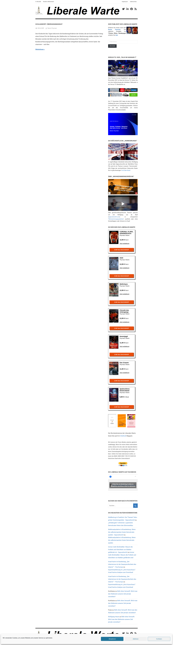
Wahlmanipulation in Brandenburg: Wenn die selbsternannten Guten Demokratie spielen (122, 540)
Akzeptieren (112, 639)
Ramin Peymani (52, 28)
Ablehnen (135, 639)
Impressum (125, 1)
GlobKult (123, 436)
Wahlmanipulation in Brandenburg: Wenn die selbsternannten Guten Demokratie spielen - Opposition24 (122, 532)
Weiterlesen (39, 49)
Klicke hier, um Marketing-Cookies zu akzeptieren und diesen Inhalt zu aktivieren (123, 485)
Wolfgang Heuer (113, 617)
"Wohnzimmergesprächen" (116, 219)
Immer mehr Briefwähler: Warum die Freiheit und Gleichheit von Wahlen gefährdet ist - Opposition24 (120, 549)
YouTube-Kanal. (126, 170)
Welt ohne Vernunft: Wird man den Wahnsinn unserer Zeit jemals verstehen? (122, 593)
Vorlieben (159, 639)
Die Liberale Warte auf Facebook (122, 472)
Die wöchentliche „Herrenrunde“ (122, 141)
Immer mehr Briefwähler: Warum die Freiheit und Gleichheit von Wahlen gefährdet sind (122, 555)
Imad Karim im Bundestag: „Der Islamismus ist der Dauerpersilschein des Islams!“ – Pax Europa (122, 564)
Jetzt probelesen (124, 243)
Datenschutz (133, 1)
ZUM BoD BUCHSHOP (121, 249)
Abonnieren (112, 46)
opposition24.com (114, 217)
